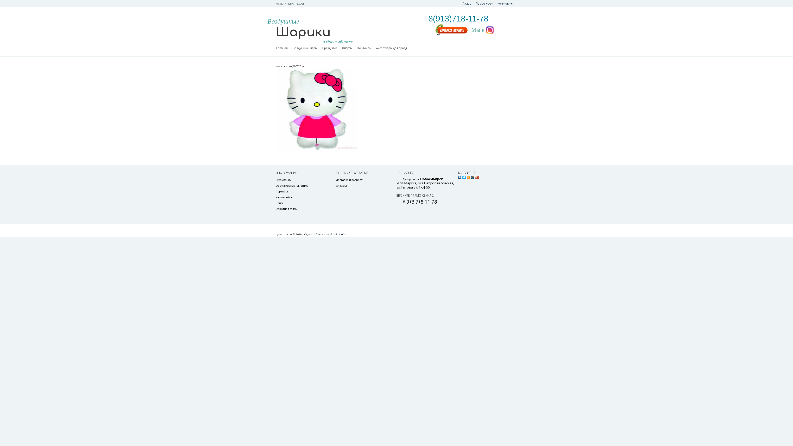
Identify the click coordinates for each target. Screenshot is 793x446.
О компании (284, 180)
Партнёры (282, 191)
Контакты (505, 3)
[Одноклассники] (468, 176)
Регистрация (285, 3)
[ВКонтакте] (460, 176)
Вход (300, 3)
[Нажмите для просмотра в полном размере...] (365, 109)
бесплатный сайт (327, 234)
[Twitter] (464, 176)
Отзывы (341, 185)
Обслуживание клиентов (292, 185)
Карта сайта (284, 197)
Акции (467, 3)
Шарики (303, 32)
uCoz (344, 234)
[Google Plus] (477, 176)
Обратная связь (286, 209)
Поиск (280, 203)
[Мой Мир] (473, 176)
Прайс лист (484, 3)
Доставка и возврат (349, 180)
